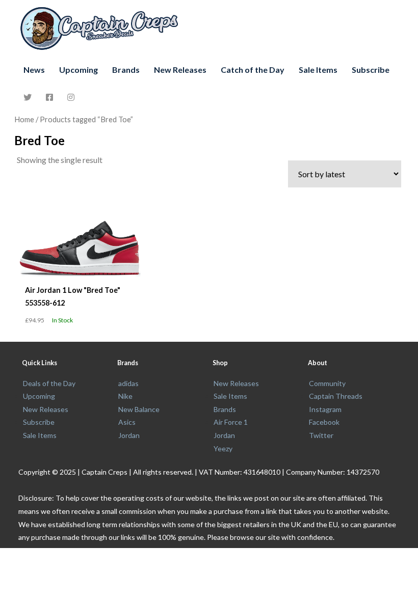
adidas (128, 383)
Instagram (325, 409)
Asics (127, 422)
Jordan (129, 435)
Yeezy (223, 448)
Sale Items (318, 69)
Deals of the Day (49, 383)
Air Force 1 (231, 422)
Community (327, 383)
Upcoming (78, 69)
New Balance (139, 409)
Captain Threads (335, 396)
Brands (126, 69)
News (34, 69)
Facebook (324, 422)
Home (24, 119)
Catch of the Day (252, 69)
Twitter (321, 435)
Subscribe (370, 69)
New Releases (180, 69)
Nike (125, 396)
